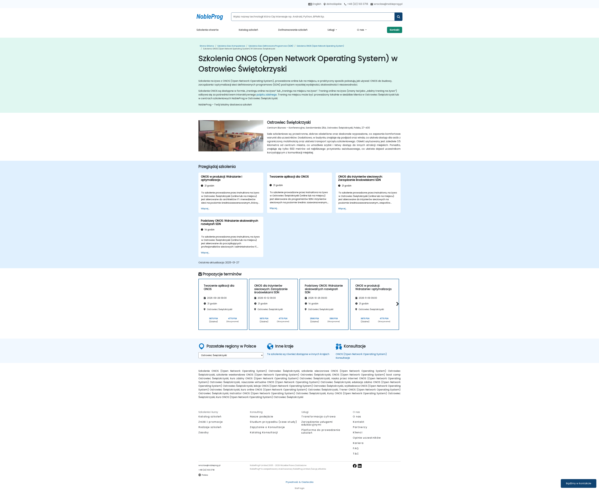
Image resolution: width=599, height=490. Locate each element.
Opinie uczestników (367, 438)
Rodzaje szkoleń (210, 427)
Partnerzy (360, 427)
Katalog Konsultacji (264, 432)
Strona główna (207, 46)
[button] (397, 304)
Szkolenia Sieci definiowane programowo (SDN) (270, 46)
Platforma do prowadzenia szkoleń (320, 431)
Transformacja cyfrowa (318, 416)
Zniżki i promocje (210, 422)
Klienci (357, 432)
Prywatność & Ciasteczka (299, 482)
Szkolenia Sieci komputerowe (231, 46)
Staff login (299, 488)
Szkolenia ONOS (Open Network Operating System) (320, 46)
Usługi (331, 30)
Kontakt (394, 30)
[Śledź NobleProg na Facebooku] (355, 466)
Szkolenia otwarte (208, 30)
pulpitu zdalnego (266, 94)
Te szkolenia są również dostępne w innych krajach (298, 354)
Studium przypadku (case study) (273, 422)
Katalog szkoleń (248, 30)
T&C (356, 453)
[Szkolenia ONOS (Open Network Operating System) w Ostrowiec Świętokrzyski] (213, 16)
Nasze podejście (261, 416)
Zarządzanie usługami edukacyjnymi (317, 423)
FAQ (356, 448)
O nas (361, 30)
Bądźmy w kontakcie (578, 483)
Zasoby (203, 432)
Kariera (358, 443)
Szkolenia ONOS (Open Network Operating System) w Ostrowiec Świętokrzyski (239, 48)
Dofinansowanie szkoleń (292, 30)
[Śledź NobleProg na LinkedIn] (360, 466)
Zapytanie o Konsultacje (267, 427)
